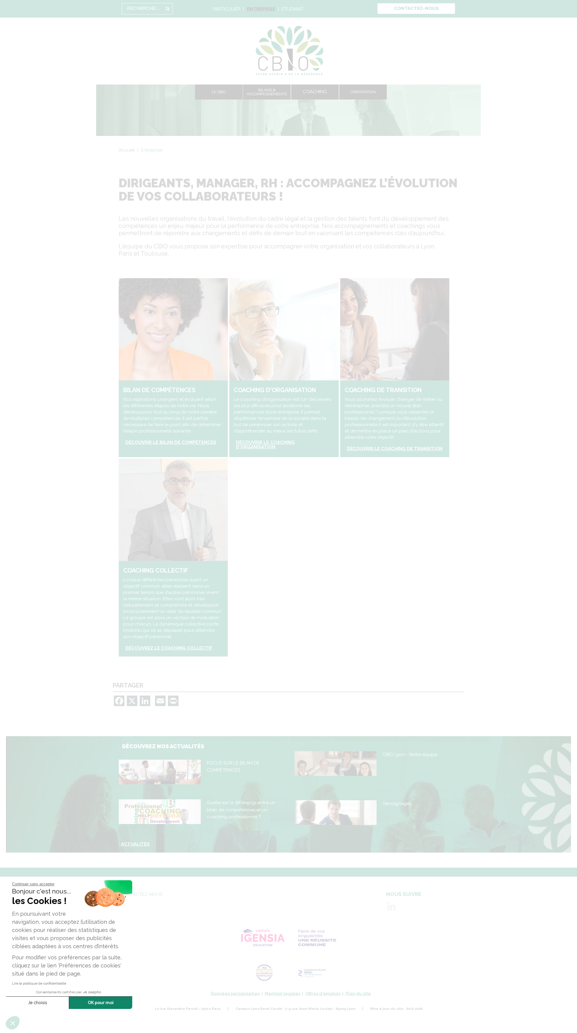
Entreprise (261, 9)
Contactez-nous (416, 8)
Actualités (135, 844)
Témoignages (397, 803)
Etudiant (293, 9)
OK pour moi (101, 1002)
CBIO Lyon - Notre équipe (410, 754)
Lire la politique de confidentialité (39, 983)
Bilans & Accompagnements (267, 92)
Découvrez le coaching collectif (168, 648)
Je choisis (37, 1002)
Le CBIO (219, 92)
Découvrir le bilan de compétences (170, 442)
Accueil (127, 150)
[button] (12, 1023)
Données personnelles (235, 993)
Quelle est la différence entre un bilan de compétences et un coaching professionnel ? (241, 809)
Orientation (363, 92)
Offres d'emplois (322, 993)
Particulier (226, 9)
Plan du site (358, 993)
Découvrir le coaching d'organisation (265, 444)
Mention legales (282, 993)
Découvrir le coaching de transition (394, 449)
